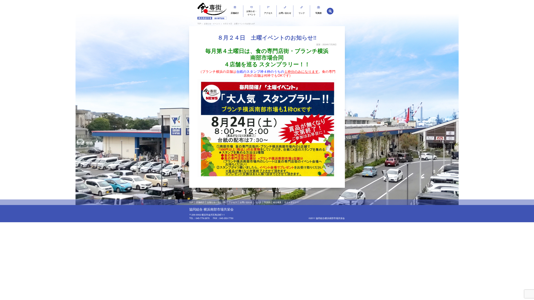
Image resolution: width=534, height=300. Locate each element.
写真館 (318, 12)
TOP (199, 23)
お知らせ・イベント (251, 13)
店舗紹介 (235, 12)
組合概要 (277, 202)
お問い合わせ (285, 12)
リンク (302, 12)
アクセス (268, 12)
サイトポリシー (291, 202)
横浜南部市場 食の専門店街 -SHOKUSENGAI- (212, 11)
